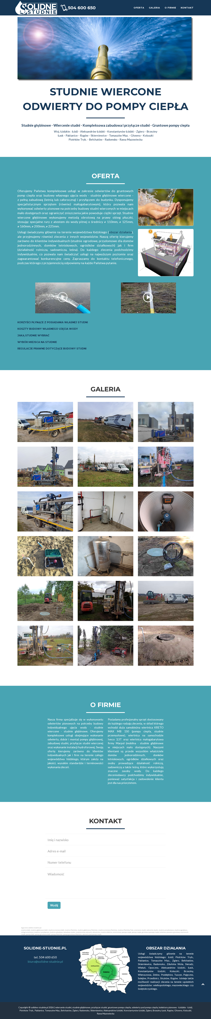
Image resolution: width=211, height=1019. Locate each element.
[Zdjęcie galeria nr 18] (166, 646)
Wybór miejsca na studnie (37, 342)
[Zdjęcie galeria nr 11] (105, 556)
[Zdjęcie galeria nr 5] (105, 467)
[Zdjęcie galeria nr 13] (45, 601)
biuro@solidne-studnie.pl (45, 961)
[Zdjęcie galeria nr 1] (45, 422)
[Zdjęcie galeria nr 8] (105, 511)
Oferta (139, 7)
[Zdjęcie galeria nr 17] (105, 646)
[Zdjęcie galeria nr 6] (166, 467)
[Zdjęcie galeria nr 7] (45, 511)
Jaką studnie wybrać (33, 335)
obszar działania (120, 232)
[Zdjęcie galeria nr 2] (105, 422)
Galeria (154, 7)
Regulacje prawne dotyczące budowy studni (52, 348)
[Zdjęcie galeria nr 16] (45, 646)
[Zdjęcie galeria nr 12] (166, 556)
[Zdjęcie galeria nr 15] (166, 601)
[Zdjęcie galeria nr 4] (45, 467)
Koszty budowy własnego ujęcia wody (47, 328)
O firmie (170, 7)
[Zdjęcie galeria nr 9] (166, 511)
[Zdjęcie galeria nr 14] (105, 601)
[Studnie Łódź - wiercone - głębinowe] (36, 8)
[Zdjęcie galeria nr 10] (45, 556)
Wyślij (54, 905)
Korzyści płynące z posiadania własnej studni (52, 322)
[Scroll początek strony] (203, 984)
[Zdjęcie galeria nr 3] (166, 422)
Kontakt (187, 7)
